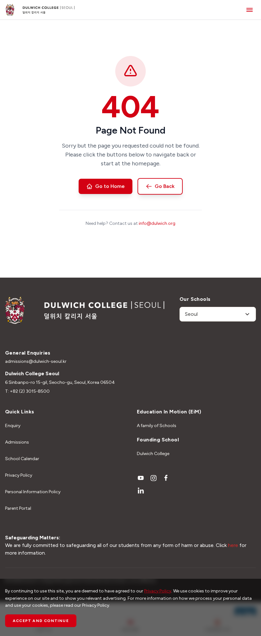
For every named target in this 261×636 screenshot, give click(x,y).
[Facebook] (166, 478)
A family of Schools (156, 425)
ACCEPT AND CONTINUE (41, 621)
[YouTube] (141, 478)
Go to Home (110, 186)
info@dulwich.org (157, 223)
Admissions (17, 442)
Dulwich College (153, 453)
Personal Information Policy (32, 491)
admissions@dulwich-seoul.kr (36, 361)
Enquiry (12, 425)
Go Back (164, 186)
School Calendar (22, 458)
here (233, 545)
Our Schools (195, 299)
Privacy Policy (18, 475)
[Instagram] (153, 478)
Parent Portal (18, 508)
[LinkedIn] (141, 490)
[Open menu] (249, 9)
